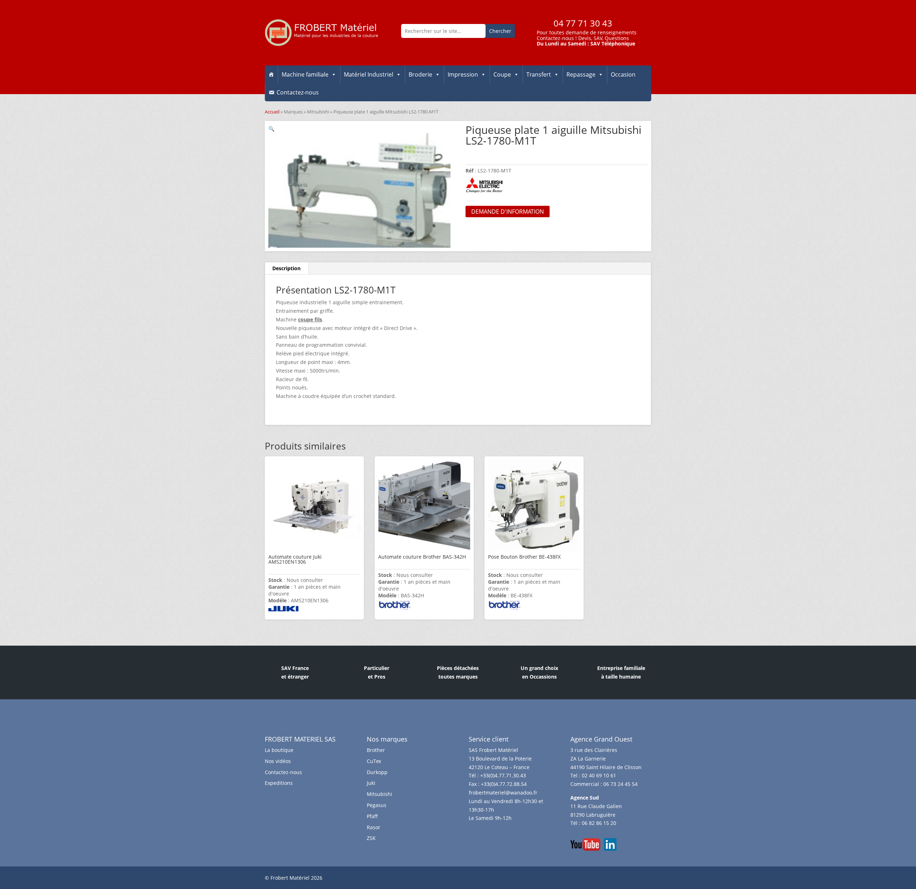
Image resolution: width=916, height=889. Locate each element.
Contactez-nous (555, 38)
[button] (271, 128)
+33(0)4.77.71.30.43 (503, 775)
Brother (376, 750)
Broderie (420, 74)
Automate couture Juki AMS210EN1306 (295, 559)
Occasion (623, 74)
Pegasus (376, 805)
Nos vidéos (278, 761)
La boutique (279, 750)
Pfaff (372, 816)
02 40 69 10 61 (599, 775)
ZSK (371, 838)
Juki (371, 782)
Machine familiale (305, 74)
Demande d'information (507, 211)
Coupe (502, 74)
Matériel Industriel (368, 74)
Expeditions (279, 782)
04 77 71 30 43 (583, 23)
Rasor (373, 827)
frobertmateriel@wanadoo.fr (503, 792)
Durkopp (377, 772)
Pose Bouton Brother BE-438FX (524, 556)
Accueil (272, 111)
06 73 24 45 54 (620, 784)
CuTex (374, 761)
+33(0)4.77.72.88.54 (504, 784)
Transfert (538, 74)
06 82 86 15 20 (599, 823)
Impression (463, 74)
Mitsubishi (318, 111)
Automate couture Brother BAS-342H (422, 556)
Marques (293, 111)
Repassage (580, 74)
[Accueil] (271, 74)
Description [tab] (286, 268)
